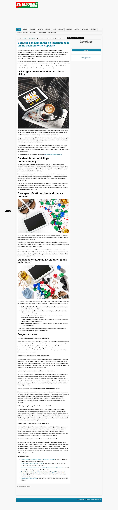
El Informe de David (27, 38)
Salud (54, 29)
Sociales (60, 29)
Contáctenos (52, 32)
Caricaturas (42, 32)
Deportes (40, 29)
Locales (25, 29)
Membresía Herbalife (86, 57)
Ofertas (86, 59)
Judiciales (69, 29)
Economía (32, 29)
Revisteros (33, 32)
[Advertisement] (69, 14)
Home (18, 29)
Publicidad (93, 29)
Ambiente (76, 29)
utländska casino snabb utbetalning (53, 154)
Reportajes (85, 29)
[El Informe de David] (27, 7)
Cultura (47, 29)
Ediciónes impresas (22, 32)
